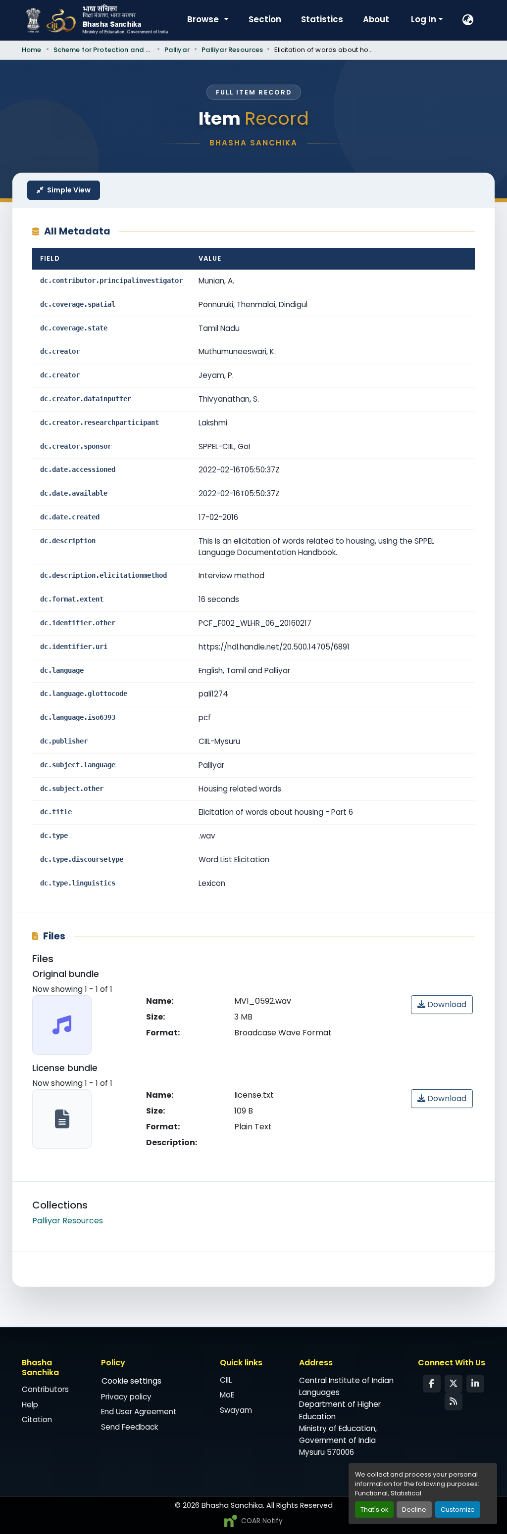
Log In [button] (424, 19)
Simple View (69, 190)
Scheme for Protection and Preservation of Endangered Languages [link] (102, 49)
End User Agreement (139, 1411)
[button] (468, 20)
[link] (442, 1004)
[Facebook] (432, 1384)
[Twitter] (453, 1384)
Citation (37, 1419)
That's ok (374, 1509)
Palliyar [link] (177, 49)
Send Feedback (129, 1427)
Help (30, 1404)
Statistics (322, 19)
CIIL (226, 1380)
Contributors (45, 1389)
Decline (414, 1509)
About (376, 19)
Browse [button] (204, 19)
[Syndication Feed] (453, 1401)
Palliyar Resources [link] (232, 49)
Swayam (236, 1410)
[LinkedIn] (475, 1384)
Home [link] (32, 49)
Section (265, 19)
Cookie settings (131, 1381)
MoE (227, 1395)
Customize (458, 1509)
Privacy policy (126, 1397)
